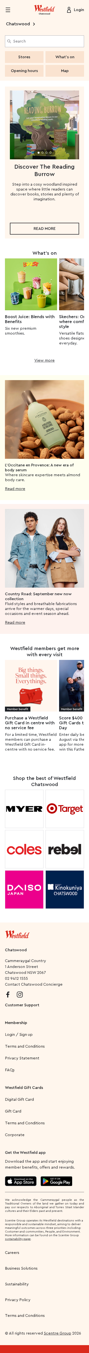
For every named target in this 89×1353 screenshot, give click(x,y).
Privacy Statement (22, 1058)
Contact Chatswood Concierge (34, 984)
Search (19, 41)
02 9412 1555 (16, 979)
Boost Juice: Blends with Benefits (30, 319)
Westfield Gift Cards (24, 1088)
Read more (45, 229)
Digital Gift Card (19, 1099)
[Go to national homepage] (17, 933)
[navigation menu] (11, 10)
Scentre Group (57, 1333)
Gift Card (13, 1111)
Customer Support (22, 1005)
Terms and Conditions (25, 1046)
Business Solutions (21, 1268)
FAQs (10, 1070)
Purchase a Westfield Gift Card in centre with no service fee (30, 723)
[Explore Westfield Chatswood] (44, 10)
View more (44, 360)
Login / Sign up (19, 1035)
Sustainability (17, 1284)
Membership (16, 1023)
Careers (12, 1253)
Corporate (14, 1135)
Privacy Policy (17, 1300)
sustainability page (18, 1238)
